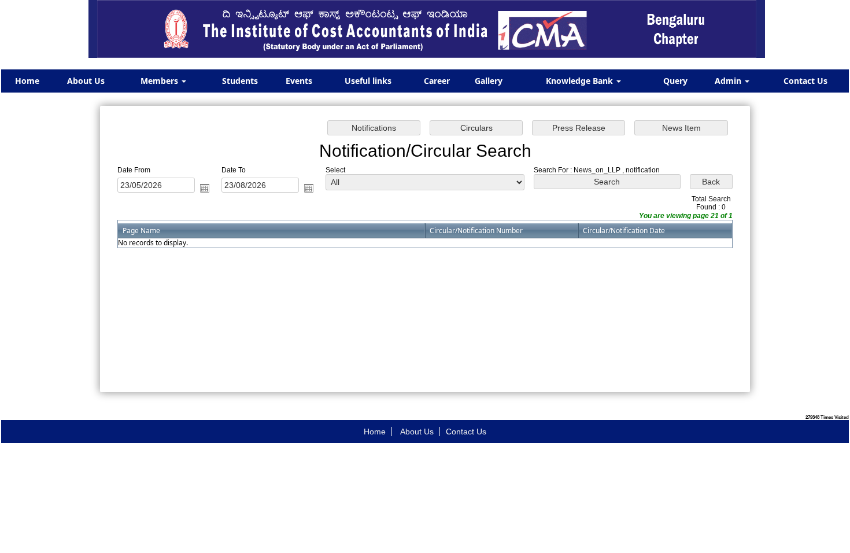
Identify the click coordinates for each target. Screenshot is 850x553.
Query (675, 80)
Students (240, 80)
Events (299, 80)
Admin (729, 80)
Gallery (488, 80)
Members (160, 80)
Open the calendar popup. (204, 188)
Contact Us (805, 80)
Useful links (368, 80)
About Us (86, 80)
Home (27, 80)
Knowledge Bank (580, 80)
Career (437, 80)
